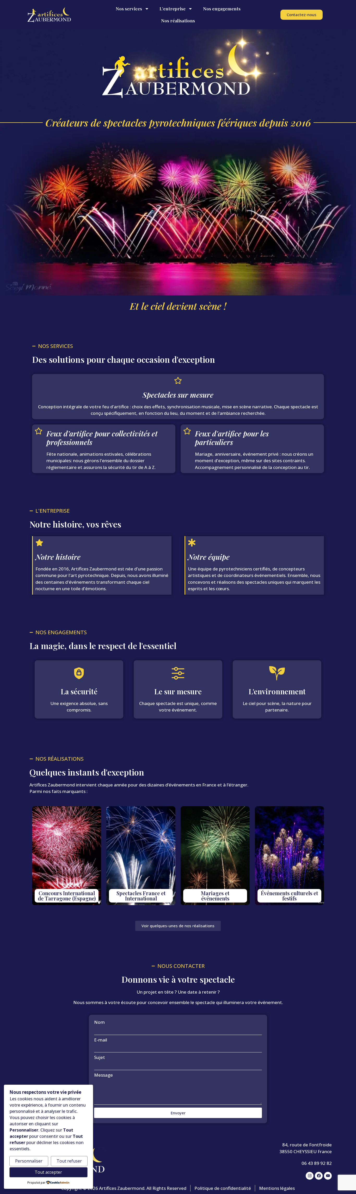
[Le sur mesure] (178, 673)
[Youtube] (328, 1176)
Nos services (129, 8)
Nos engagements (222, 8)
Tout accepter (48, 1172)
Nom (99, 1022)
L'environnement (277, 691)
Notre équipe (209, 557)
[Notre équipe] (192, 543)
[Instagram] (310, 1176)
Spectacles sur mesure (178, 394)
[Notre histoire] (39, 543)
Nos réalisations (178, 20)
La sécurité (79, 691)
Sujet (99, 1057)
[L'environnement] (277, 673)
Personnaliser (28, 1161)
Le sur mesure (178, 691)
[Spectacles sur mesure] (178, 380)
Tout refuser (69, 1161)
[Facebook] (319, 1176)
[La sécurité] (79, 673)
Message (103, 1075)
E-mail (100, 1040)
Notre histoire (58, 557)
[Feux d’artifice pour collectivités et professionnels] (38, 431)
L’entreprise (172, 8)
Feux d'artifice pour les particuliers (232, 438)
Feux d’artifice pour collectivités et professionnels (102, 438)
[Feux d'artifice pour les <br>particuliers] (187, 431)
